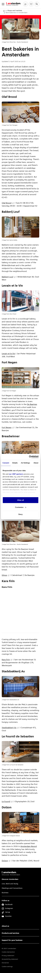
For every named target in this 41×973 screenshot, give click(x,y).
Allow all (20, 500)
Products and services (10, 933)
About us (5, 926)
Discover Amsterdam (10, 879)
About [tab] (36, 463)
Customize (19, 507)
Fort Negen (6, 428)
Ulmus (4, 575)
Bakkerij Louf (7, 277)
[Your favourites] (31, 4)
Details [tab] (15, 463)
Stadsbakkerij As (9, 728)
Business (5, 893)
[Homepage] (4, 11)
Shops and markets (14, 11)
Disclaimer (5, 963)
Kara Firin (6, 660)
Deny (20, 514)
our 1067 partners (16, 474)
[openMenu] (3, 4)
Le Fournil (6, 802)
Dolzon (5, 861)
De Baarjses (32, 405)
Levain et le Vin (8, 354)
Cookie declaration (8, 952)
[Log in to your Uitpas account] (25, 4)
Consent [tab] (6, 463)
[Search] (36, 4)
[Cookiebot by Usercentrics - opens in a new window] (29, 456)
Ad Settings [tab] (25, 463)
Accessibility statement (10, 959)
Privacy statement (8, 955)
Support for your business (12, 940)
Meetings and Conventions (12, 888)
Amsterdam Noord (28, 847)
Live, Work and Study (10, 884)
